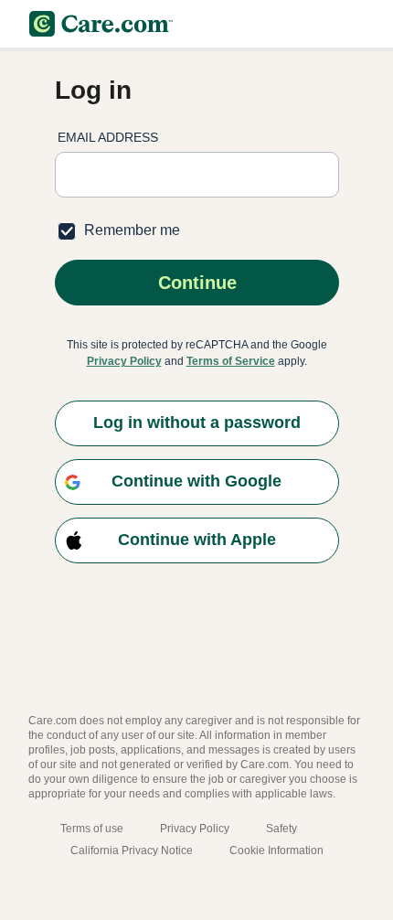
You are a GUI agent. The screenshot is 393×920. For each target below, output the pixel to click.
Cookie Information (276, 850)
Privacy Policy (124, 361)
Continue (196, 283)
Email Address (108, 137)
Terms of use (91, 828)
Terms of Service (230, 361)
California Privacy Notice (131, 850)
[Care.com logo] (101, 24)
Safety (281, 828)
